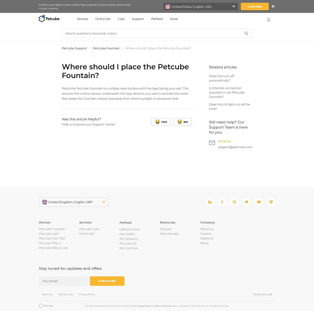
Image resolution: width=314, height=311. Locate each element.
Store (174, 19)
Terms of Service (163, 306)
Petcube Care (89, 229)
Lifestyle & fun (130, 229)
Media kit (207, 238)
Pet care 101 (128, 243)
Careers (205, 233)
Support (138, 19)
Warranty (47, 294)
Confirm (255, 6)
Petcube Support (74, 48)
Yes (164, 122)
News (204, 243)
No (186, 122)
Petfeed (157, 19)
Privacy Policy (87, 294)
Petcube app (169, 233)
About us (207, 229)
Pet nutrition (129, 248)
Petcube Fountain (106, 48)
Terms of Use (65, 294)
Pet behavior (129, 239)
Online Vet (103, 19)
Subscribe (107, 281)
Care (121, 19)
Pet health (127, 234)
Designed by (262, 294)
